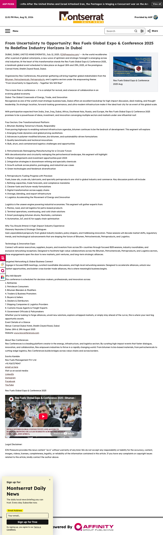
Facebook (10, 381)
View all (157, 4)
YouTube (9, 385)
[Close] (50, 479)
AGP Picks (8, 4)
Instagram (10, 378)
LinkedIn (9, 374)
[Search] (136, 31)
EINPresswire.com (69, 54)
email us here (11, 367)
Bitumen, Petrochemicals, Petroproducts (25, 79)
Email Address (15, 510)
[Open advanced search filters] (142, 31)
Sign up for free (27, 522)
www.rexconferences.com (26, 333)
